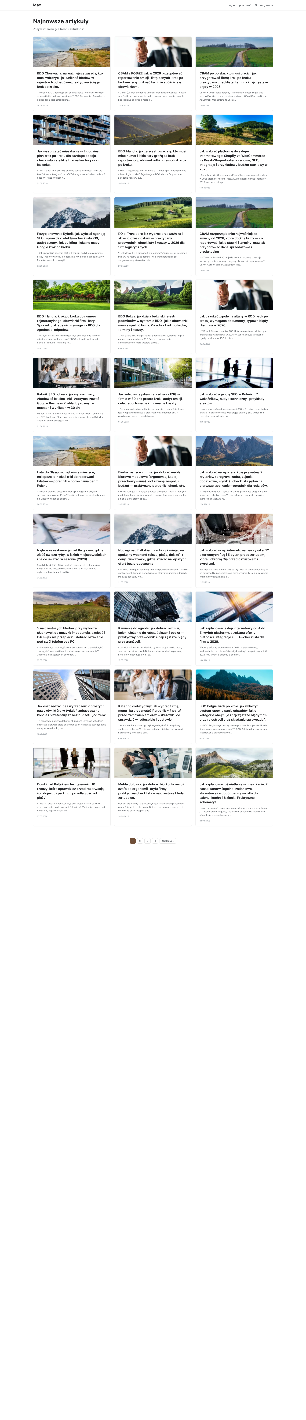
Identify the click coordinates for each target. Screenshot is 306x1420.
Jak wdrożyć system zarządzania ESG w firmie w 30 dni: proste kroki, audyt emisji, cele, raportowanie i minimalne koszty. (150, 398)
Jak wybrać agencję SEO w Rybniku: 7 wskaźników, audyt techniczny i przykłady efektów (232, 398)
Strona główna (264, 5)
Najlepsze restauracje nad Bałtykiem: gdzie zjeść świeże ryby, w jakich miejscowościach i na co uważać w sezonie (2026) (71, 554)
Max (37, 5)
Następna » (168, 841)
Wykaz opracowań (240, 5)
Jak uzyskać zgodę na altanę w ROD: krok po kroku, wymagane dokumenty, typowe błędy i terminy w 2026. (234, 320)
